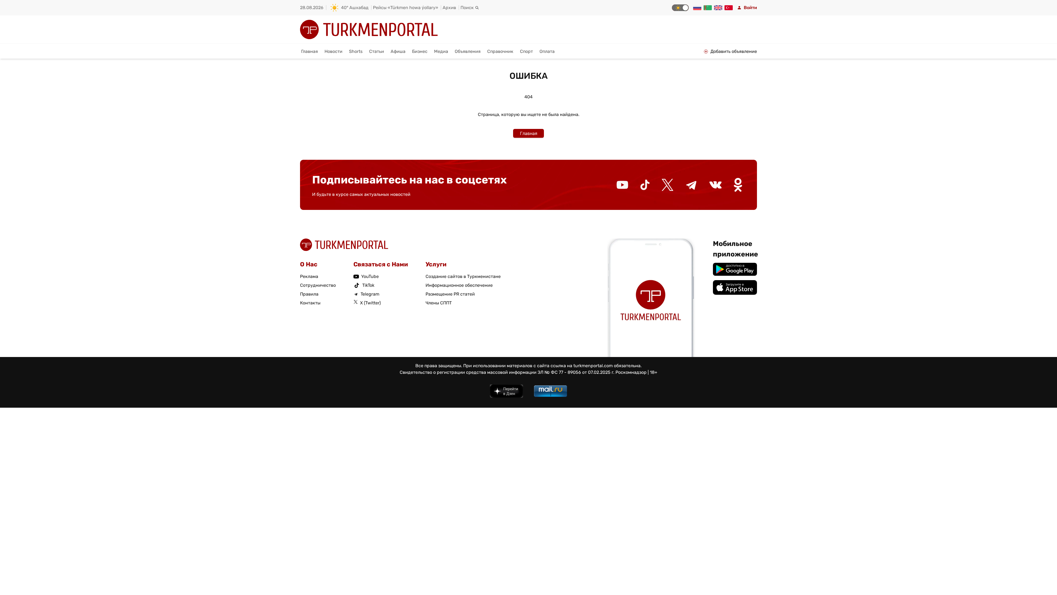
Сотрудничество (318, 285)
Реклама (309, 276)
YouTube (370, 276)
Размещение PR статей (450, 294)
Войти (750, 7)
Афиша (398, 51)
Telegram (370, 294)
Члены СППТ (439, 302)
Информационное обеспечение (459, 285)
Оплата (547, 51)
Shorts (356, 51)
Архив (449, 7)
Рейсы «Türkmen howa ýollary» (405, 7)
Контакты (310, 302)
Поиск (467, 7)
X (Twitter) (370, 302)
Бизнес (419, 51)
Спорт (526, 51)
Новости (333, 51)
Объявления (468, 51)
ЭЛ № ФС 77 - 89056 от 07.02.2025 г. (576, 372)
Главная (309, 51)
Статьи (376, 51)
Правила (309, 294)
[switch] (680, 7)
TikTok (368, 285)
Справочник (500, 51)
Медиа (441, 51)
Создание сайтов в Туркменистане (463, 276)
